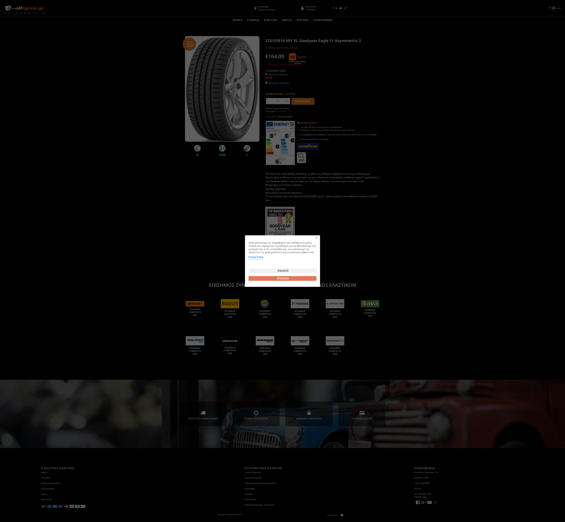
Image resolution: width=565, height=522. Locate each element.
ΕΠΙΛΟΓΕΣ (283, 270)
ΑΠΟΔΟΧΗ (283, 278)
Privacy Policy (256, 257)
